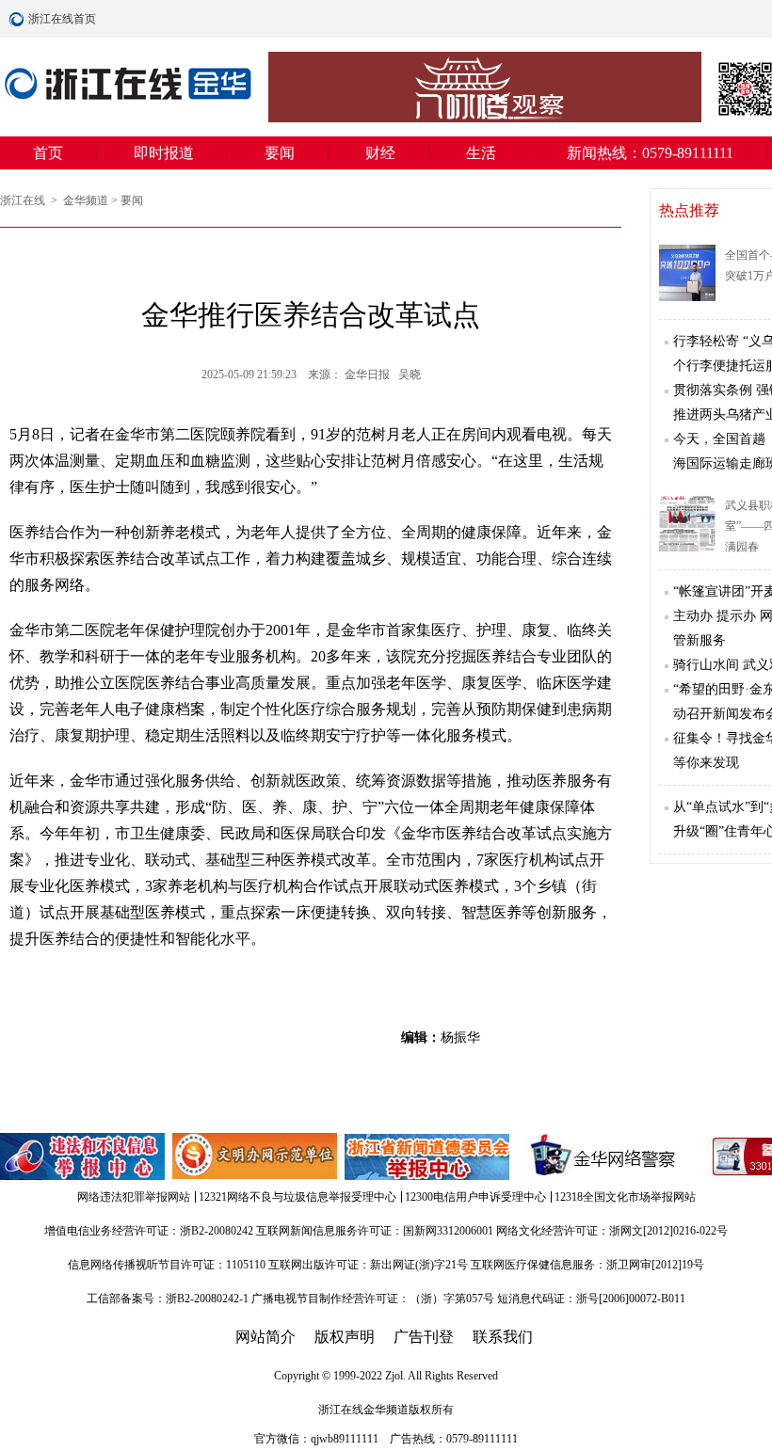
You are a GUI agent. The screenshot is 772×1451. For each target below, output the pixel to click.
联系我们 (503, 1337)
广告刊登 (424, 1337)
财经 (380, 153)
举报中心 (428, 1156)
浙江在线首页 (18, 19)
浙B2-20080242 (216, 1230)
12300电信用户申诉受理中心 (475, 1197)
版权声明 (344, 1337)
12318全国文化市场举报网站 (625, 1197)
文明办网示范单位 (256, 1156)
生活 (481, 153)
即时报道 (164, 153)
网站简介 (265, 1337)
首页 (48, 153)
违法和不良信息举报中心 (84, 1156)
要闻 (280, 153)
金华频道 (85, 200)
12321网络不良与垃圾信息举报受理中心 (297, 1197)
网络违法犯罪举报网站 (133, 1197)
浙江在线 (24, 200)
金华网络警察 (600, 1156)
